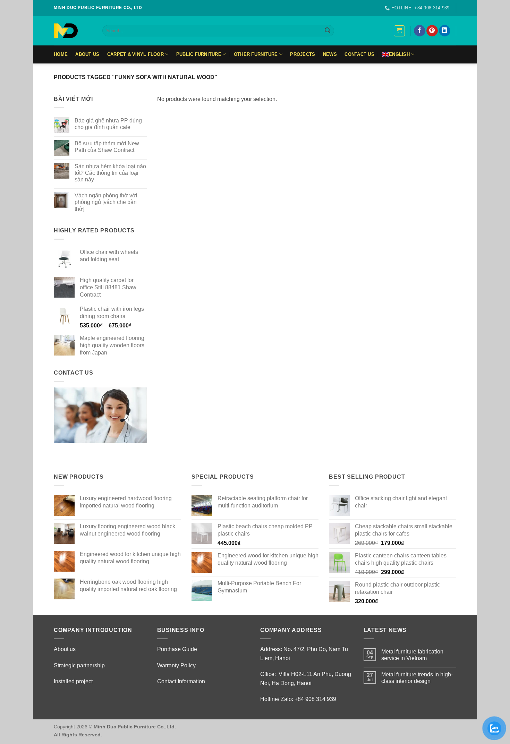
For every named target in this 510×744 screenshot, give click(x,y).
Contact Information (181, 681)
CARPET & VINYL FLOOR (135, 54)
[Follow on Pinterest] (432, 31)
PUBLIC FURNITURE (198, 54)
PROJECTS (302, 54)
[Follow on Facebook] (419, 31)
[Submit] (327, 31)
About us (65, 649)
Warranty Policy (176, 665)
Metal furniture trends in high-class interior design (417, 678)
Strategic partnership (79, 665)
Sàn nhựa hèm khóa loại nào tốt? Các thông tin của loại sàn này (110, 172)
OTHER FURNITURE (256, 54)
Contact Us (359, 54)
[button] (399, 30)
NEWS (330, 54)
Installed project (73, 681)
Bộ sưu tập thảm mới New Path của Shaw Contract (107, 146)
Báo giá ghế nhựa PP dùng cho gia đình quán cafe (108, 124)
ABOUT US (87, 54)
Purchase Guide (177, 649)
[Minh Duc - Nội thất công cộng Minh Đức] (73, 30)
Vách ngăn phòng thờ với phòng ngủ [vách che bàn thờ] (106, 202)
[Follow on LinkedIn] (444, 31)
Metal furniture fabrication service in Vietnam (412, 655)
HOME (61, 54)
